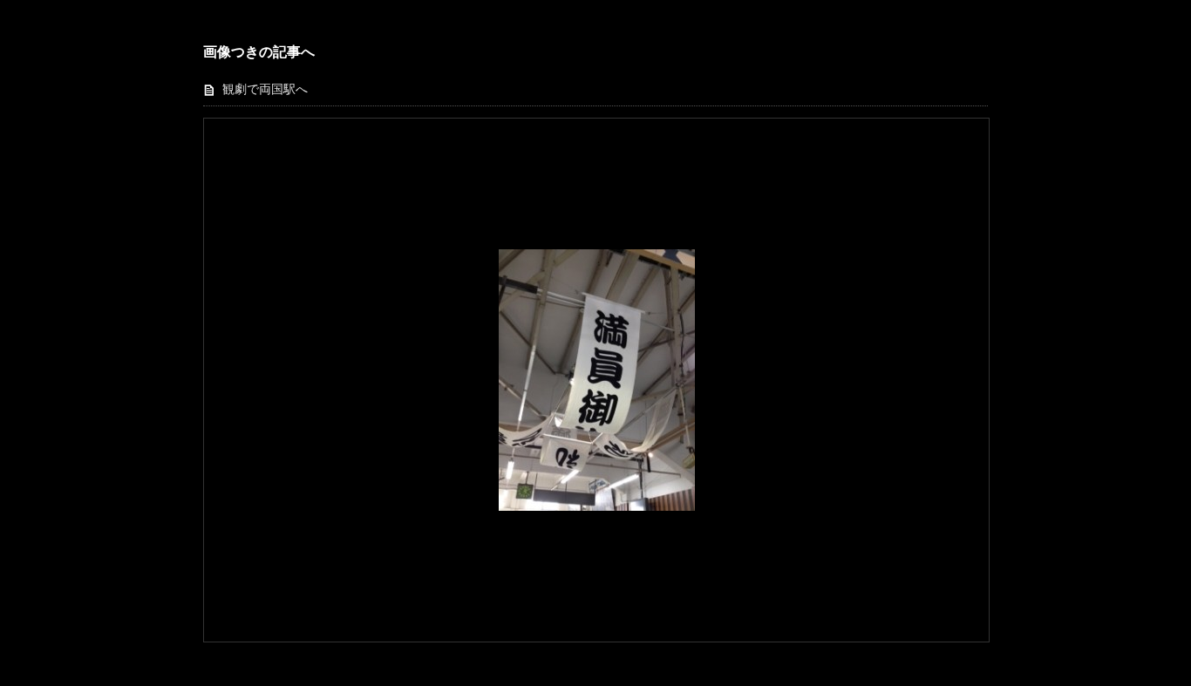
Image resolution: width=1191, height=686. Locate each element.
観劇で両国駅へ (265, 89)
